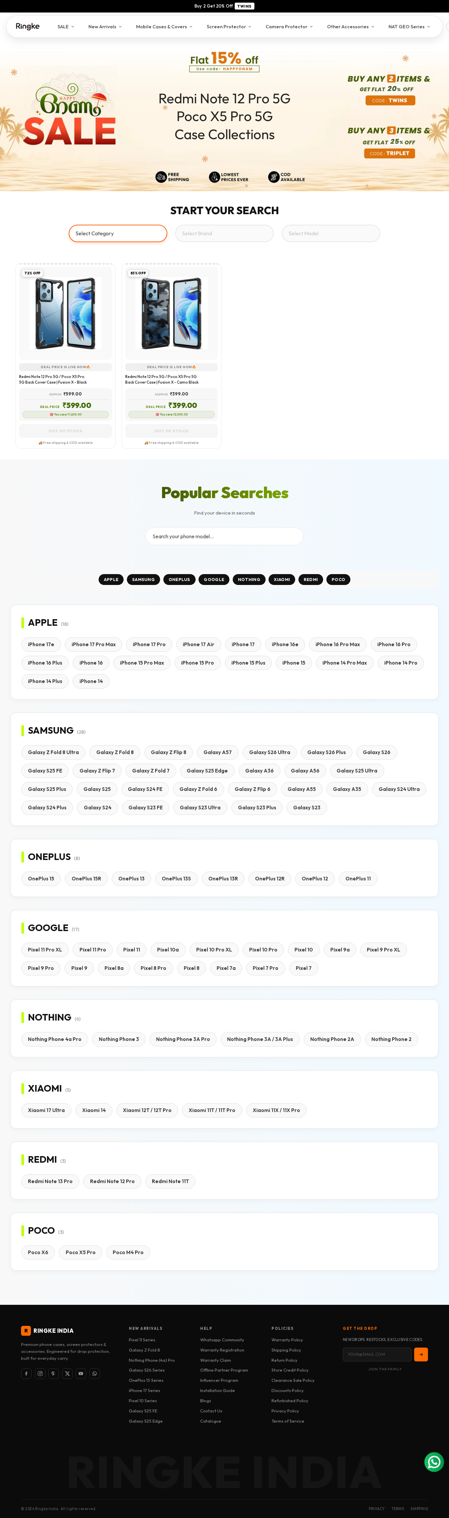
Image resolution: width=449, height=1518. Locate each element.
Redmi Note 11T (170, 1181)
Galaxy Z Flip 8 (168, 752)
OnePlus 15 (41, 878)
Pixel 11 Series (142, 1339)
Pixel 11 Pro (93, 950)
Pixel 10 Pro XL (214, 950)
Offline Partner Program (224, 1370)
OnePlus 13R (223, 878)
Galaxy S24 (97, 807)
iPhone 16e (285, 644)
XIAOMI (282, 579)
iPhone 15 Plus (248, 663)
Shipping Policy (286, 1350)
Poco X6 (38, 1252)
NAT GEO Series (407, 26)
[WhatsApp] (94, 1373)
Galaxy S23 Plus (257, 807)
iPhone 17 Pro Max (94, 644)
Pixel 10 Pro (263, 950)
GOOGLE (214, 579)
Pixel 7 (304, 968)
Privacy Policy (285, 1410)
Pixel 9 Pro (41, 968)
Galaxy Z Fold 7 (151, 771)
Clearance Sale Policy (293, 1380)
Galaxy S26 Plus (326, 752)
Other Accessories (348, 26)
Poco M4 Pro (128, 1252)
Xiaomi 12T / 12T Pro (147, 1110)
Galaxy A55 (302, 789)
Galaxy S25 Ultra (357, 771)
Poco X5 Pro (81, 1252)
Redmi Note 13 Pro (50, 1181)
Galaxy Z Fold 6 (198, 789)
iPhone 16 (91, 663)
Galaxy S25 (97, 789)
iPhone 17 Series (144, 1390)
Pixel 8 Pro (153, 968)
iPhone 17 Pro (149, 644)
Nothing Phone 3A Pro (183, 1039)
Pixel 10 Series (143, 1400)
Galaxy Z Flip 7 (97, 771)
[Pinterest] (53, 1373)
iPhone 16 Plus (45, 663)
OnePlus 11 (358, 878)
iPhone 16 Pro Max (338, 644)
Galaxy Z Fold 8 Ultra (53, 752)
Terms (397, 1508)
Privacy (377, 1508)
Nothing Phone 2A (332, 1039)
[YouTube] (81, 1373)
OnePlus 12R (270, 878)
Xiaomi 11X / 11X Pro (276, 1110)
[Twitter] (67, 1373)
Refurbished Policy (290, 1400)
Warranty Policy (287, 1339)
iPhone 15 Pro (197, 663)
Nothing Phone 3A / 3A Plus (260, 1039)
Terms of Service (288, 1421)
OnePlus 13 (131, 878)
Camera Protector (286, 26)
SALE (63, 26)
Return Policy (284, 1360)
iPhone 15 (293, 663)
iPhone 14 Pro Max (344, 663)
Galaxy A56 (305, 771)
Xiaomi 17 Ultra (46, 1110)
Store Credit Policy (290, 1370)
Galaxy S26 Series (147, 1370)
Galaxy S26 (376, 752)
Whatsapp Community (222, 1339)
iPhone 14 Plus (45, 681)
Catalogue (210, 1421)
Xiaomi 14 (94, 1110)
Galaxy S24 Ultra (399, 789)
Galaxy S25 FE (45, 771)
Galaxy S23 (306, 807)
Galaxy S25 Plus (47, 789)
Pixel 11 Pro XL (45, 950)
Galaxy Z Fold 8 (115, 752)
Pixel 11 (131, 950)
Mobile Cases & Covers (161, 26)
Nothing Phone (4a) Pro (152, 1360)
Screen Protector (226, 26)
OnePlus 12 (315, 878)
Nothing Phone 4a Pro (55, 1039)
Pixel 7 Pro (265, 968)
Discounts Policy (288, 1390)
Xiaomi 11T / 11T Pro (212, 1110)
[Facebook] (26, 1373)
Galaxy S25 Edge (207, 771)
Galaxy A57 (217, 752)
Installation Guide (217, 1390)
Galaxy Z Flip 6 (253, 789)
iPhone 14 (91, 681)
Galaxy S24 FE (145, 789)
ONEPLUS (179, 579)
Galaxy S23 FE (146, 807)
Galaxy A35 (347, 789)
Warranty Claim (215, 1360)
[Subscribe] (421, 1354)
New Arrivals (102, 26)
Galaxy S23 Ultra (200, 807)
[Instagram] (40, 1373)
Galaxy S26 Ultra (269, 752)
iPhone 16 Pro (394, 644)
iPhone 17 (243, 644)
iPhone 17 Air (198, 644)
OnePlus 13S (176, 878)
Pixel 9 (79, 968)
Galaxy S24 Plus (47, 807)
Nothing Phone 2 (391, 1039)
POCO (338, 579)
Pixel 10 (304, 950)
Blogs (205, 1400)
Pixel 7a (226, 968)
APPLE (111, 579)
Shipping (419, 1508)
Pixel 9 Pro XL (383, 950)
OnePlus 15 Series (146, 1380)
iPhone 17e (41, 644)
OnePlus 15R (86, 878)
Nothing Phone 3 (119, 1039)
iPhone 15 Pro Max (142, 663)
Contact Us (211, 1410)
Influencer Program (219, 1380)
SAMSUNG (143, 579)
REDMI (311, 579)
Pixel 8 (192, 968)
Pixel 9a (340, 950)
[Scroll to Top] (436, 1482)
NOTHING (249, 579)
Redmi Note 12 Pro (112, 1181)
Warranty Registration (222, 1350)
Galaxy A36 (259, 771)
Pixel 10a (168, 950)
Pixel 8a (114, 968)
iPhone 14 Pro (400, 663)
